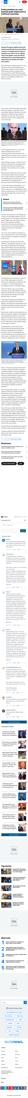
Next (16, 1057)
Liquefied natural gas (14, 1035)
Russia (13, 6)
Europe (3, 1051)
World (9, 6)
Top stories (6, 866)
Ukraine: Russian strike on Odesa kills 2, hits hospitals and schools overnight (11, 452)
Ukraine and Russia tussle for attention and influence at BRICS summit (12, 447)
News (5, 6)
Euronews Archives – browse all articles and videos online (7, 1072)
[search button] (25, 1002)
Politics (10, 1023)
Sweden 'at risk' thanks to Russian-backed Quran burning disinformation (12, 202)
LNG (10, 1031)
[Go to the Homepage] (5, 2)
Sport (18, 1023)
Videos (17, 1064)
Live (24, 2)
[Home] (1, 6)
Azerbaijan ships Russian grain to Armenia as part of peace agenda (12, 457)
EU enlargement (10, 1019)
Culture (3, 1064)
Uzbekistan (9, 1027)
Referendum (20, 1016)
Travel (16, 1061)
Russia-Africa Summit (9, 463)
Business (3, 1054)
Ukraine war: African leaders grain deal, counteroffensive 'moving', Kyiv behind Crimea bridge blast (13, 209)
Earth (2, 1057)
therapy (17, 1031)
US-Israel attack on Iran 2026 (14, 1012)
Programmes (4, 1067)
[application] (14, 25)
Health (3, 1061)
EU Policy (19, 1027)
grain (20, 463)
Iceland (20, 1019)
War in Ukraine (8, 1016)
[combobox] (14, 1002)
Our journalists (18, 1067)
